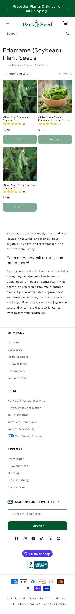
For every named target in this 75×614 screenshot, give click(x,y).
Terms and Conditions (22, 422)
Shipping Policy (58, 604)
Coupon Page (16, 487)
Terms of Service (38, 604)
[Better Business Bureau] (37, 565)
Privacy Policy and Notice (24, 407)
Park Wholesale (17, 378)
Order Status (16, 458)
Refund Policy (19, 604)
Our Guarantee (17, 364)
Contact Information (57, 598)
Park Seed (20, 598)
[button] (7, 23)
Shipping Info (16, 371)
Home (6, 65)
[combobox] (37, 33)
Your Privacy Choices (28, 436)
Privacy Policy (36, 598)
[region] (37, 8)
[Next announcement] (68, 8)
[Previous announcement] (7, 8)
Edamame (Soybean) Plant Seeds (30, 65)
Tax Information (18, 415)
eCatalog (14, 473)
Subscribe (37, 525)
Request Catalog (18, 480)
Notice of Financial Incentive (26, 400)
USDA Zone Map (18, 466)
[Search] (67, 33)
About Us (13, 342)
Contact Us (15, 349)
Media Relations (18, 356)
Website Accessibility (21, 429)
